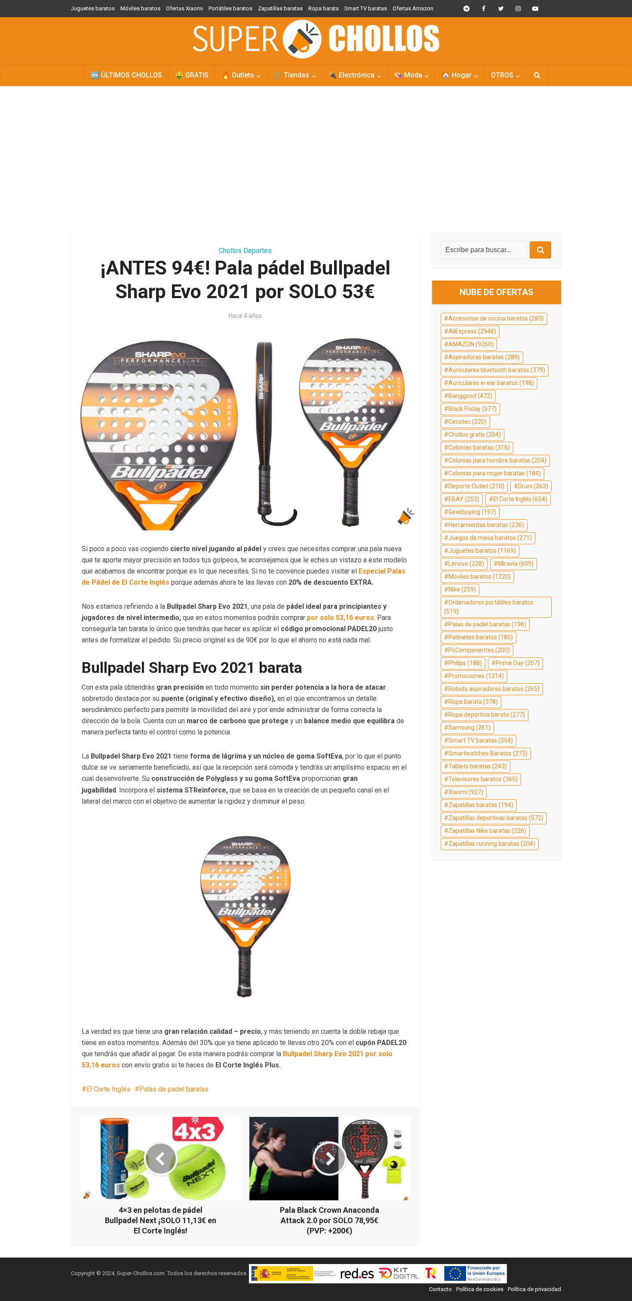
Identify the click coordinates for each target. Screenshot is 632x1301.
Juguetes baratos (93, 8)
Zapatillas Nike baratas (487, 830)
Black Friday (472, 408)
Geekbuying (472, 512)
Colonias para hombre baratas (497, 460)
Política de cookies (479, 1289)
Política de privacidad (534, 1289)
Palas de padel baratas (174, 1089)
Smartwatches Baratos (488, 753)
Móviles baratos (140, 8)
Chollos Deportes (245, 251)
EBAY (463, 499)
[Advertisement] (316, 159)
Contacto (440, 1289)
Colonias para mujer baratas (494, 473)
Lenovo (466, 563)
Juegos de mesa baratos (490, 537)
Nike (462, 589)
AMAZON (471, 344)
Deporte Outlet (476, 486)
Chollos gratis (474, 434)
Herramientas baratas (486, 524)
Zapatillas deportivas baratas (495, 817)
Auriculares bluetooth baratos (496, 370)
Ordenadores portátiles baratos (489, 607)
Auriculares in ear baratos (491, 382)
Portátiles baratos (230, 8)
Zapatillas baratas (280, 8)
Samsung (469, 727)
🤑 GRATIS (192, 75)
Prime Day (518, 663)
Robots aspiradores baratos (494, 688)
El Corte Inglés (108, 1089)
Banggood (470, 395)
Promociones (476, 675)
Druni (533, 486)
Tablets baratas (477, 766)
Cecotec (467, 421)
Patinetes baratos (480, 637)
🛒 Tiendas (291, 75)
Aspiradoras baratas (484, 357)
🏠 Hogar (457, 75)
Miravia (516, 563)
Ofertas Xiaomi (184, 8)
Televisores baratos (483, 779)
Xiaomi (465, 792)
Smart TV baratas (365, 8)
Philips (465, 663)
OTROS (502, 75)
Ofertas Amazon (413, 8)
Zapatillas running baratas (491, 843)
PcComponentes (479, 650)
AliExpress (472, 331)
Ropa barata (323, 8)
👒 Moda (408, 75)
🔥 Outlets (237, 75)
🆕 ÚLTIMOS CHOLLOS (126, 75)
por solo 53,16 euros (340, 618)
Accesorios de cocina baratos (496, 318)
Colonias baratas (479, 447)
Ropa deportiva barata (486, 714)
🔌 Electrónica (351, 75)
